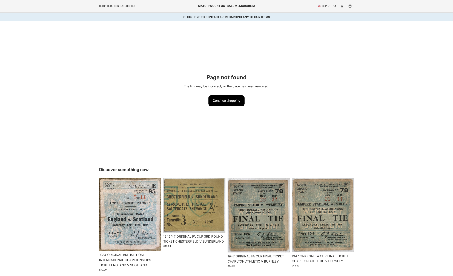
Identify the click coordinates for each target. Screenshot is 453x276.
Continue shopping (226, 100)
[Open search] (335, 6)
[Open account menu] (342, 6)
